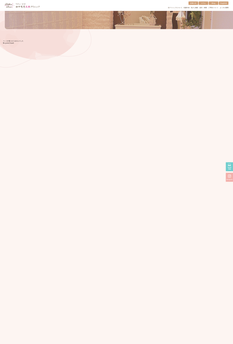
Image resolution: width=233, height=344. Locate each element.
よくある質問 (224, 8)
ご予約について (213, 8)
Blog (213, 3)
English (223, 3)
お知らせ (193, 3)
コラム (203, 3)
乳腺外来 (186, 8)
